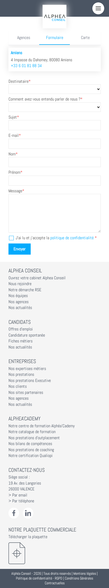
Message (15, 191)
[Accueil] (54, 16)
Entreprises (22, 361)
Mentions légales (84, 573)
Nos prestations (21, 374)
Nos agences (18, 301)
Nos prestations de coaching (31, 449)
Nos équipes (18, 295)
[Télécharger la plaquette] (54, 553)
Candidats (19, 322)
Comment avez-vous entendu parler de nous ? (44, 99)
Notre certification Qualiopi (30, 455)
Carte (85, 37)
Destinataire (18, 81)
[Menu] (98, 8)
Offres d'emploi (20, 329)
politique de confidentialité (72, 238)
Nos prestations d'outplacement (34, 438)
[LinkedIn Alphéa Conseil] (28, 513)
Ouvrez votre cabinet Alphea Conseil (37, 278)
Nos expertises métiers (27, 368)
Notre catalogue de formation (32, 431)
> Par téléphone (21, 501)
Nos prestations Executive (29, 380)
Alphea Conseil (25, 270)
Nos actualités (20, 307)
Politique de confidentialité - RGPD (39, 578)
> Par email (17, 495)
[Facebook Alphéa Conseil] (13, 513)
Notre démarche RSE (24, 290)
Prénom (14, 172)
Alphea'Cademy (24, 418)
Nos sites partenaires (25, 392)
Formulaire (54, 37)
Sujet (12, 117)
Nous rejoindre (19, 283)
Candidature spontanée (26, 335)
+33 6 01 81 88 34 (26, 65)
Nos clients (17, 386)
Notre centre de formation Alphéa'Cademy (41, 426)
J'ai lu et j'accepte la (55, 238)
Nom (12, 154)
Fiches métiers (20, 341)
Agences (23, 37)
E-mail (13, 135)
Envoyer (19, 249)
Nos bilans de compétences (30, 443)
